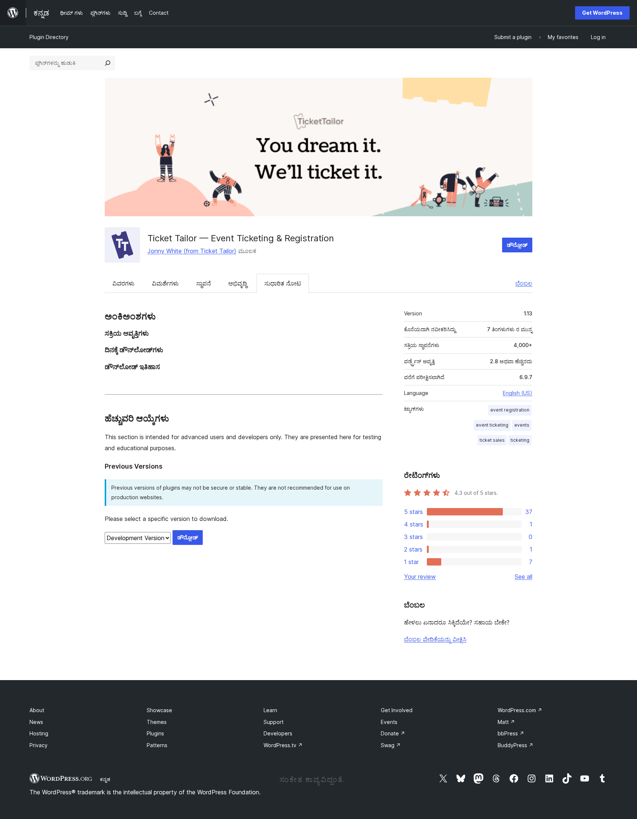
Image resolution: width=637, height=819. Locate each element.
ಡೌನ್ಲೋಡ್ (517, 245)
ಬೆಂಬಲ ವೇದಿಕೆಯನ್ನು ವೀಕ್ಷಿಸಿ (435, 639)
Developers (278, 733)
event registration (509, 410)
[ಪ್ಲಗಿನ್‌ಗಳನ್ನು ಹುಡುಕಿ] (107, 63)
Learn (270, 710)
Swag (391, 745)
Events (389, 722)
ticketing (520, 440)
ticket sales (492, 440)
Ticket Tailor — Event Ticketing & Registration (240, 238)
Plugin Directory (49, 37)
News (36, 722)
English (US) (517, 393)
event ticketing (492, 425)
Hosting (38, 733)
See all (523, 576)
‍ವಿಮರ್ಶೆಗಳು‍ (165, 283)
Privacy (38, 745)
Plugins (155, 733)
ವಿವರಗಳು (123, 283)
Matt (506, 722)
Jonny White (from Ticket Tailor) (191, 251)
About (36, 710)
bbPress (511, 733)
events (521, 425)
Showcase (159, 710)
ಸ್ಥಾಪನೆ (203, 283)
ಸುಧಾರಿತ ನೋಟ (282, 283)
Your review (420, 576)
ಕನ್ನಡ (105, 779)
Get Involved (397, 710)
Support (273, 722)
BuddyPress (515, 745)
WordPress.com (520, 710)
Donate (393, 733)
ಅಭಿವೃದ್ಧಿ (237, 283)
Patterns (157, 745)
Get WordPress (602, 13)
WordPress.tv (283, 745)
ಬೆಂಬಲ (523, 283)
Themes (157, 722)
